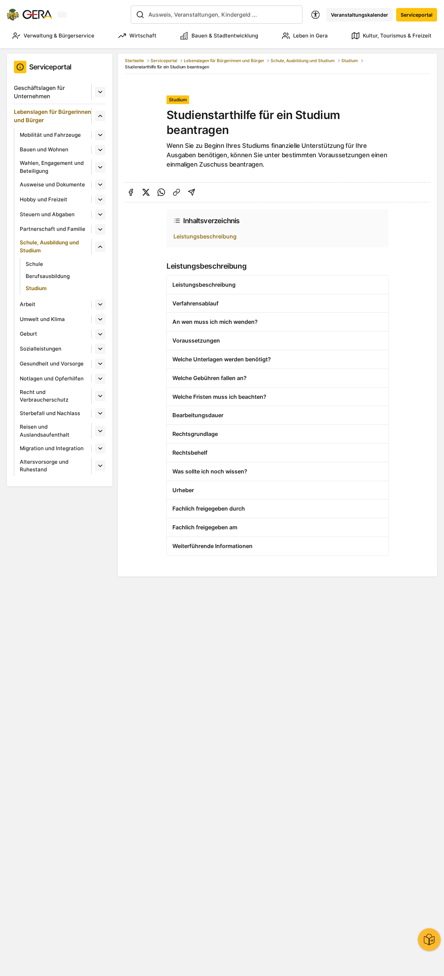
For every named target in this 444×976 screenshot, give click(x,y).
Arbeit (27, 304)
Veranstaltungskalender (359, 15)
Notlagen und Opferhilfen (52, 378)
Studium (36, 288)
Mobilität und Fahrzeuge (50, 135)
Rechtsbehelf (189, 452)
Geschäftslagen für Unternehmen (39, 92)
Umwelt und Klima (42, 319)
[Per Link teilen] (176, 192)
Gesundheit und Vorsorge (52, 363)
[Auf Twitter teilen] (146, 192)
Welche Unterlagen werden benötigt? (221, 359)
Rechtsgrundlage (195, 433)
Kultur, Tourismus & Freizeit (397, 35)
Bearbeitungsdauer (197, 415)
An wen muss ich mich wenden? (215, 321)
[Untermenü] (100, 92)
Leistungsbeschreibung (205, 236)
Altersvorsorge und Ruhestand (44, 465)
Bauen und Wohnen (44, 149)
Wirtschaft (142, 35)
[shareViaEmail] (191, 192)
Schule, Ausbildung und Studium (49, 246)
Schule (34, 264)
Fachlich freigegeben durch (208, 508)
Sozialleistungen (40, 348)
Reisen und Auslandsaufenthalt (44, 430)
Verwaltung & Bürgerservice (59, 35)
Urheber (183, 490)
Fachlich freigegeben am (204, 527)
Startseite (134, 60)
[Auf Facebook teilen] (131, 192)
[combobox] (216, 15)
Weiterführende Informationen (212, 545)
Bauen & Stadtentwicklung (224, 35)
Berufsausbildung (48, 276)
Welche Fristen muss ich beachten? (219, 396)
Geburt (28, 333)
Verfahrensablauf (195, 303)
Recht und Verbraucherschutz (44, 396)
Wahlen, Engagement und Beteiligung (52, 167)
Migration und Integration (52, 448)
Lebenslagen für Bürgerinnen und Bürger (52, 116)
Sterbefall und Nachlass (50, 413)
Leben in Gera (310, 35)
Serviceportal (417, 15)
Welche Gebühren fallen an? (209, 378)
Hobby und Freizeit (43, 199)
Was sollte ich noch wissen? (209, 471)
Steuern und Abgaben (47, 214)
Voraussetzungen (196, 340)
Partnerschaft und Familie (52, 229)
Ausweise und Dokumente (52, 184)
